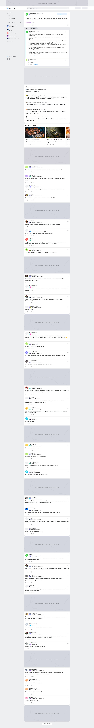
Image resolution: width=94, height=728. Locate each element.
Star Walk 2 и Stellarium (32, 91)
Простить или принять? (37, 116)
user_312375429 (30, 89)
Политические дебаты (37, 576)
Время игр (34, 344)
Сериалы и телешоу (37, 176)
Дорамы (34, 287)
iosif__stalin (29, 116)
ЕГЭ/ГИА (34, 463)
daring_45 (29, 109)
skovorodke (29, 102)
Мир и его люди (38, 95)
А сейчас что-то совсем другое (39, 231)
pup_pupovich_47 (30, 95)
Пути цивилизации (36, 307)
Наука (33, 240)
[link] (35, 136)
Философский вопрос (37, 670)
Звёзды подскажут (36, 187)
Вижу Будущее (35, 556)
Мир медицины (35, 250)
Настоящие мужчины (37, 566)
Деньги (33, 625)
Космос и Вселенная (35, 15)
